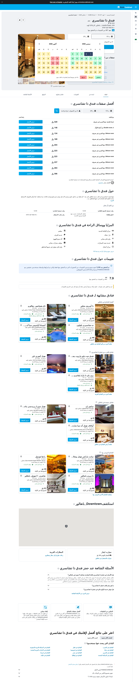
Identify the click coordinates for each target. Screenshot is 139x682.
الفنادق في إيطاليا (77, 655)
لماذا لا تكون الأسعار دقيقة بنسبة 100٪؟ (100, 676)
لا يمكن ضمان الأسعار (73, 664)
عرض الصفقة (73, 320)
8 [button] (90, 58)
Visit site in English (56, 2)
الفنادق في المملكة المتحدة (105, 655)
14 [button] (95, 63)
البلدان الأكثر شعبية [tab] (107, 638)
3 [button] (81, 54)
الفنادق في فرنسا (45, 653)
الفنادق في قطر (77, 647)
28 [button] (95, 72)
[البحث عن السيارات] (135, 21)
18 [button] (77, 63)
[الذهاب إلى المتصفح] (135, 29)
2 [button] (86, 54)
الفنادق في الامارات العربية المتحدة (40, 650)
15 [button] (91, 63)
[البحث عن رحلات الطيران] (135, 13)
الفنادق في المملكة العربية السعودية (40, 647)
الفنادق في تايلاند (45, 655)
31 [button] (39, 72)
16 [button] (86, 63)
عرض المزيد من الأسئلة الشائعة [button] (80, 593)
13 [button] (100, 63)
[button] (2, 2)
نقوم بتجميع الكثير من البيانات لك (102, 673)
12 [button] (72, 58)
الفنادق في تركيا (108, 650)
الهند (103, 15)
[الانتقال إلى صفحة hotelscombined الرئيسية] (124, 7)
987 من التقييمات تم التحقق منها (98, 30)
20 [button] (100, 67)
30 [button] (86, 72)
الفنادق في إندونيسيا (76, 650)
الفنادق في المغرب (108, 647)
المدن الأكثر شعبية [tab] (92, 638)
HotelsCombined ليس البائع (104, 670)
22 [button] (91, 67)
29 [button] (91, 72)
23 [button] (86, 67)
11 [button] (77, 58)
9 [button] (86, 58)
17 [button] (82, 63)
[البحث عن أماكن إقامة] (135, 17)
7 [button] (95, 58)
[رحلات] (135, 34)
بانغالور (84, 15)
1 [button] (90, 54)
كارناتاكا (94, 15)
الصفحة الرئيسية (111, 15)
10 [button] (82, 58)
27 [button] (100, 72)
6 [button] (99, 58)
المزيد (112, 200)
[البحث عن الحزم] (135, 25)
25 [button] (77, 67)
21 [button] (95, 67)
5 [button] (72, 54)
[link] (101, 344)
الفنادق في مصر (77, 653)
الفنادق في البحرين (108, 653)
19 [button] (72, 63)
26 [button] (72, 67)
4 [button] (77, 54)
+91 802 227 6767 (108, 27)
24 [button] (82, 67)
